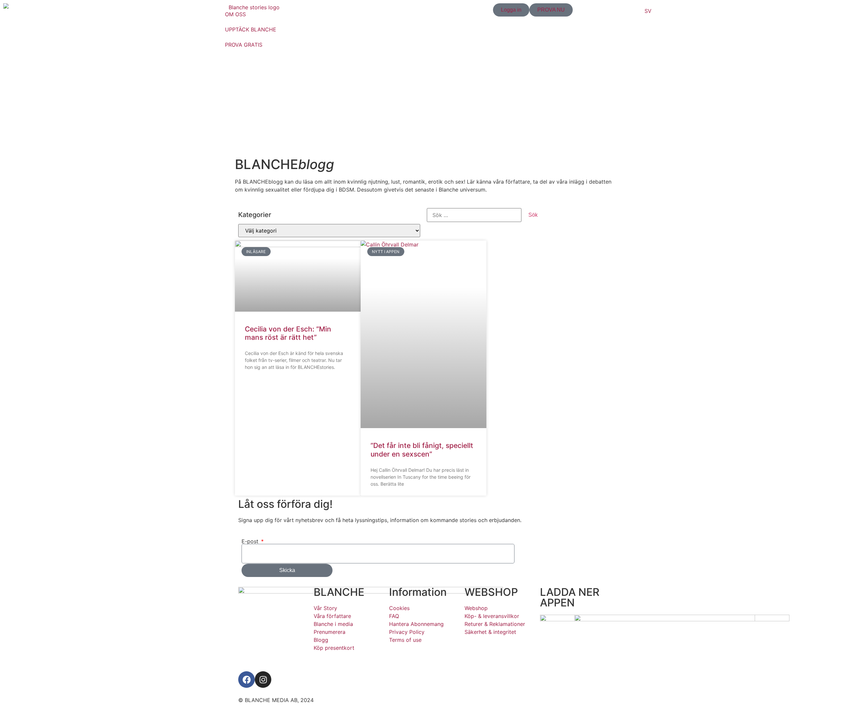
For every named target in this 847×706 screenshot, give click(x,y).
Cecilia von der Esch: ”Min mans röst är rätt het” (288, 333)
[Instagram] (263, 679)
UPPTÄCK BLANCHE (250, 29)
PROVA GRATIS (243, 44)
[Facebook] (246, 679)
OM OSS (235, 14)
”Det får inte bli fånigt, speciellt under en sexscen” (422, 449)
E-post (251, 541)
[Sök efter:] (474, 215)
